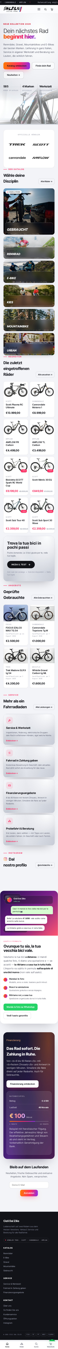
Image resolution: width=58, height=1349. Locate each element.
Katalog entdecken (16, 65)
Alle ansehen (44, 374)
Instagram (7, 1323)
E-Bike (6, 1258)
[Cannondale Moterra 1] (42, 390)
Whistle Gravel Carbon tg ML (39, 671)
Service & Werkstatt (12, 1284)
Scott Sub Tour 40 (15, 520)
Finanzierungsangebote (13, 1292)
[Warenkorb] (52, 9)
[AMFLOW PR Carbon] (16, 427)
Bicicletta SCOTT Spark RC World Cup (14, 482)
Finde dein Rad (43, 65)
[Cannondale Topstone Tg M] (42, 613)
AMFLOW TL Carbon (38, 443)
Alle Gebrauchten (42, 597)
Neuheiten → (13, 75)
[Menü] (39, 9)
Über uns (7, 1306)
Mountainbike (9, 1266)
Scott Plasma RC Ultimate (14, 406)
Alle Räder (45, 181)
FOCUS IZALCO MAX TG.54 (14, 629)
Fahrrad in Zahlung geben (14, 1288)
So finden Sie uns (11, 1310)
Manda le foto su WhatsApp (20, 1007)
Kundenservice (10, 1314)
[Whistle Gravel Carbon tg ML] (42, 655)
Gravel (6, 1262)
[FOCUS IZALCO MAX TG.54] (16, 613)
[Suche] (45, 9)
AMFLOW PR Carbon (12, 443)
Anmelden (29, 1193)
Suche (36, 1347)
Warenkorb (50, 1347)
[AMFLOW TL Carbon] (42, 427)
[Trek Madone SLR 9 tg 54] (16, 655)
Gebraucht (8, 1270)
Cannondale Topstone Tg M (40, 629)
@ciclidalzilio (44, 865)
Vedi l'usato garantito (17, 1015)
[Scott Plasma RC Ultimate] (16, 390)
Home (7, 1347)
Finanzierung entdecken (22, 1084)
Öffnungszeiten (10, 1319)
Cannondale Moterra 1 (38, 406)
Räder (22, 1347)
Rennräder (8, 1253)
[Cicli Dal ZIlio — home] (12, 9)
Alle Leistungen (43, 707)
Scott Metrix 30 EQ (42, 479)
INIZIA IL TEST (21, 564)
